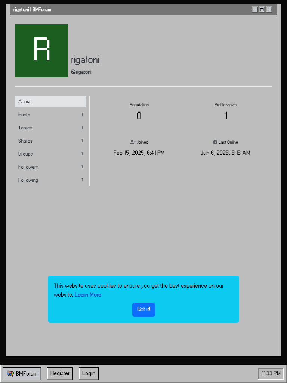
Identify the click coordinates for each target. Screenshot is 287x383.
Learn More (88, 295)
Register (60, 373)
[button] (22, 373)
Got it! (143, 309)
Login (88, 373)
